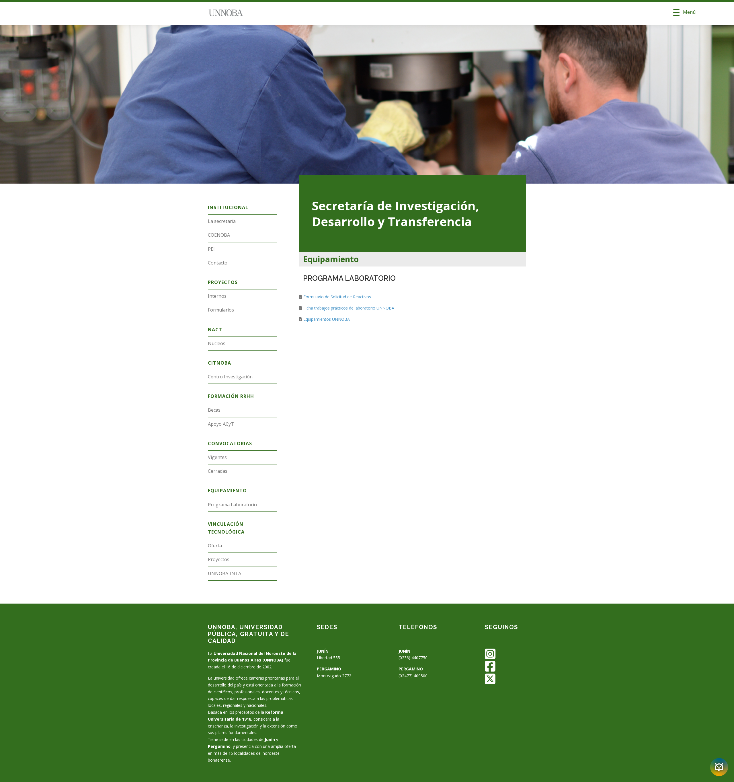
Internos (217, 296)
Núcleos (216, 343)
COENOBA (219, 235)
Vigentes (217, 457)
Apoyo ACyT (221, 424)
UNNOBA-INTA (224, 573)
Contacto (217, 263)
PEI (211, 249)
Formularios (221, 310)
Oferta (215, 545)
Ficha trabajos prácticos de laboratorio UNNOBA (348, 308)
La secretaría (222, 221)
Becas (214, 410)
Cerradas (217, 471)
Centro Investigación (230, 377)
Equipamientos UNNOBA (326, 319)
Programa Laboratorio (232, 504)
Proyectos (218, 559)
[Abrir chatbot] (719, 767)
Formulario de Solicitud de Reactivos (337, 296)
